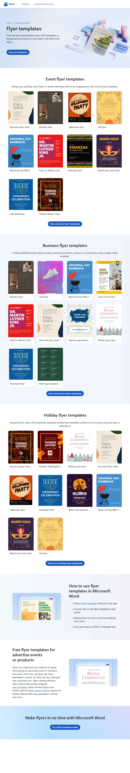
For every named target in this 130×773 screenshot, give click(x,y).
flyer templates (19, 687)
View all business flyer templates (65, 393)
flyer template (89, 603)
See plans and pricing (43, 4)
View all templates (18, 52)
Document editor (22, 23)
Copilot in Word (42, 690)
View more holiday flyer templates (65, 563)
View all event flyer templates (65, 224)
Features (25, 4)
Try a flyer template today (65, 727)
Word (11, 4)
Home (9, 23)
